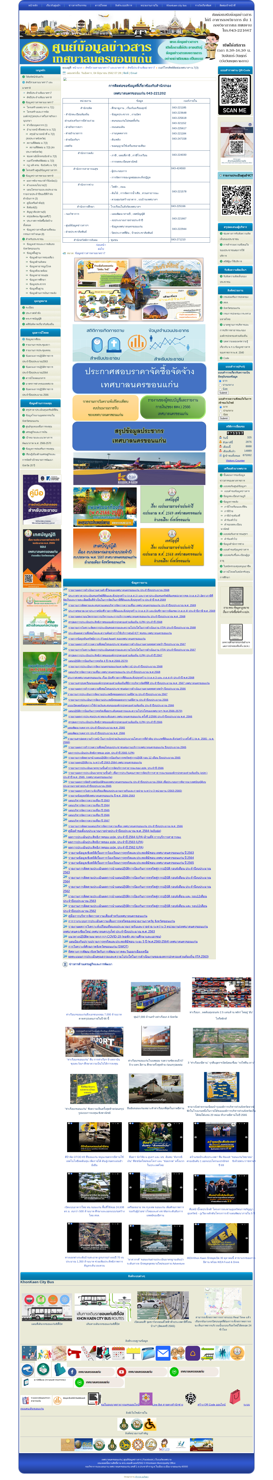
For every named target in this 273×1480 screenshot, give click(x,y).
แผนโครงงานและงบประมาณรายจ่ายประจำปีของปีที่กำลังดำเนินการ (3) (40, 194)
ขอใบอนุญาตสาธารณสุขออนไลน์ (120, 1404)
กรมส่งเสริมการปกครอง (235, 297)
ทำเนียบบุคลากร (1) (37, 125)
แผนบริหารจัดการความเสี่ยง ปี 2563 (89, 800)
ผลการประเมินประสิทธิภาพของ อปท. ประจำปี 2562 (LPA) (105, 847)
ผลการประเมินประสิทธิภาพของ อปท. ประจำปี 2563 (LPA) (105, 842)
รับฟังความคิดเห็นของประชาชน (233, 279)
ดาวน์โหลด (101, 5)
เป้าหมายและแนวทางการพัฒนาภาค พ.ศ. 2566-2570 (37, 440)
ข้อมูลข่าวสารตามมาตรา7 (90, 253)
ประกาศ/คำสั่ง (33, 313)
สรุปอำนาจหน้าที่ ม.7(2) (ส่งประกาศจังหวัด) (40, 136)
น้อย (225, 388)
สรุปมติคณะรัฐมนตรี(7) (39, 216)
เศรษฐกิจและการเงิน (36, 432)
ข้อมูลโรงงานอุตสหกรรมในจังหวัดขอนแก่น (38, 418)
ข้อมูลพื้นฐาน (36, 288)
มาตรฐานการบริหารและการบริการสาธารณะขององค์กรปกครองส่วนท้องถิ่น (234, 330)
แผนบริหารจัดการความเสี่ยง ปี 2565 (89, 810)
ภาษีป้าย (228, 511)
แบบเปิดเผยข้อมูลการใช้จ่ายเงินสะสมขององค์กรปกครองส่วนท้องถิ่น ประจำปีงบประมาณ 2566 (121, 705)
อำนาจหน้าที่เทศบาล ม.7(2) (41, 129)
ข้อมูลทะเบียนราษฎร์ (234, 496)
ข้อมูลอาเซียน (33, 339)
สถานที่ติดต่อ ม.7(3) (37, 143)
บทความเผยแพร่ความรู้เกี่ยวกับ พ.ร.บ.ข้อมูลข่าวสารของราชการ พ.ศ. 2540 (235, 347)
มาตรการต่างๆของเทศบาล (39, 383)
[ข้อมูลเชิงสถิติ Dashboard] (139, 360)
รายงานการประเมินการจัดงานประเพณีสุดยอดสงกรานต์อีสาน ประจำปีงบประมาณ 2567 (118, 694)
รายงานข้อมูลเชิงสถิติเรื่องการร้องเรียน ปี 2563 (131, 852)
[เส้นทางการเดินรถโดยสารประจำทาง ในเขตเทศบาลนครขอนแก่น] (207, 1359)
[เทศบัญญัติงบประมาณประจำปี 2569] (172, 525)
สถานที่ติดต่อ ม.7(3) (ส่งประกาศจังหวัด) (40, 149)
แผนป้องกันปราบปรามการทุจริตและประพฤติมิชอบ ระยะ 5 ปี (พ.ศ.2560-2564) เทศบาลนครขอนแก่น (133, 941)
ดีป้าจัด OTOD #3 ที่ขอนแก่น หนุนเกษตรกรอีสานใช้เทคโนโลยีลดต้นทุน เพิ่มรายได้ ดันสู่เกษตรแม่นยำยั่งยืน (94, 1161)
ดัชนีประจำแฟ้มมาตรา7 (39, 93)
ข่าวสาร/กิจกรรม (78, 5)
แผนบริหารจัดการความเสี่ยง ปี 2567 (89, 820)
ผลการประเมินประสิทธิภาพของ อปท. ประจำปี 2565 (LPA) (101, 752)
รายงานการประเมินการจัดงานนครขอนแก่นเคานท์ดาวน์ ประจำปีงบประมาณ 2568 (115, 666)
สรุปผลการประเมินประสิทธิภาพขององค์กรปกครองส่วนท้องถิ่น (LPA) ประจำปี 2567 (115, 655)
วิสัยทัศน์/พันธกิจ (34, 76)
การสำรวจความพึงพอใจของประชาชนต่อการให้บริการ (234, 250)
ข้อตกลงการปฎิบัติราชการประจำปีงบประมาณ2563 (37, 359)
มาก (224, 380)
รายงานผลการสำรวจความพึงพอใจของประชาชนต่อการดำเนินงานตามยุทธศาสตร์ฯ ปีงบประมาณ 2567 (127, 644)
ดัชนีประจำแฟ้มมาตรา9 (39, 97)
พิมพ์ (126, 73)
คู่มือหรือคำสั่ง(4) (35, 203)
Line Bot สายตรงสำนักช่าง (167, 1404)
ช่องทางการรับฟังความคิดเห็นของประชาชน (235, 236)
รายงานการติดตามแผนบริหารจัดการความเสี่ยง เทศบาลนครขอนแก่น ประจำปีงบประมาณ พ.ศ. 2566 (125, 826)
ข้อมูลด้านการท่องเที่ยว (42, 257)
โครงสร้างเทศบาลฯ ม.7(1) (40, 107)
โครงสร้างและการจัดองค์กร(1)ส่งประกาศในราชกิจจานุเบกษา (40, 116)
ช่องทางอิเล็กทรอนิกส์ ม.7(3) (42, 156)
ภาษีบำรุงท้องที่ (232, 515)
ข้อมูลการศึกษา (38, 279)
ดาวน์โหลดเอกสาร (35, 378)
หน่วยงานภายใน (149, 5)
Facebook (148, 1459)
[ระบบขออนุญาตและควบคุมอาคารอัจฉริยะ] (43, 1376)
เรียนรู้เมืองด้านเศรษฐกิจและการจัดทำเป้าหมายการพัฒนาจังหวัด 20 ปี (39, 460)
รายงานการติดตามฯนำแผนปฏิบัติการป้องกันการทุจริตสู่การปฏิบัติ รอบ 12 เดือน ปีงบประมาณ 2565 (124, 757)
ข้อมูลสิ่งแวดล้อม (38, 270)
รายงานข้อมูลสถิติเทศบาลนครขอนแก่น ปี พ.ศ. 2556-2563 (101, 795)
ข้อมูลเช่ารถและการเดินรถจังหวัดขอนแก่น (39, 246)
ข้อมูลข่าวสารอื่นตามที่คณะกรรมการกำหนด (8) (39, 232)
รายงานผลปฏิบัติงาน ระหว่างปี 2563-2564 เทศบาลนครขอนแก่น (105, 762)
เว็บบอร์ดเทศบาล (163, 1459)
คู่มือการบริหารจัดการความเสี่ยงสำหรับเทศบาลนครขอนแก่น (107, 916)
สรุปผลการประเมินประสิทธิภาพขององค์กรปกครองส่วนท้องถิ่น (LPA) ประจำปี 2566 (115, 722)
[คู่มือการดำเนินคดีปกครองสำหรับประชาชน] (42, 525)
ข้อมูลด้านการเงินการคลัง (43, 293)
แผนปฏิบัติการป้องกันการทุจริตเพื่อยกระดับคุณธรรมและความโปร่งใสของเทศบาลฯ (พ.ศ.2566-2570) (125, 710)
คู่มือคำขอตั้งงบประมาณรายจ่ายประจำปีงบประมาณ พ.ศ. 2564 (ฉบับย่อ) (114, 830)
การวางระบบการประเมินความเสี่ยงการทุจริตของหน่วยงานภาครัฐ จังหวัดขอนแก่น (121, 921)
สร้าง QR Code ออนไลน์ (212, 1404)
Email (134, 73)
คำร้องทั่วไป (230, 520)
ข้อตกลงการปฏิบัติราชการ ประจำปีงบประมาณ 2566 (37, 392)
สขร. (226, 302)
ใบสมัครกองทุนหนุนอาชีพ (237, 566)
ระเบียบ (30, 307)
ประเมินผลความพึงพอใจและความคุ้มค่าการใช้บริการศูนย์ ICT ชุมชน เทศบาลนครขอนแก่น (120, 633)
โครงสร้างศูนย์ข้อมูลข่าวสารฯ (41, 170)
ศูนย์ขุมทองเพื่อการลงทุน (39, 426)
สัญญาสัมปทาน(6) (36, 212)
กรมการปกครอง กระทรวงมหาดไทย (235, 316)
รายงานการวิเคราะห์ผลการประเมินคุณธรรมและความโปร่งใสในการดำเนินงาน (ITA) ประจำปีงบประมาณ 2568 (132, 627)
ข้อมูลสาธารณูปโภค (40, 266)
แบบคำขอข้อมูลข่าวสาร (237, 491)
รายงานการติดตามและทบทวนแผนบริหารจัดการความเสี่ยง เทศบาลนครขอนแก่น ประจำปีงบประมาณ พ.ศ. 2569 (132, 605)
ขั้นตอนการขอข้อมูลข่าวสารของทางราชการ (232, 478)
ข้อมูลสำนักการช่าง (233, 544)
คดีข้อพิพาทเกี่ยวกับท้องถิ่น (40, 324)
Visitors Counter (235, 460)
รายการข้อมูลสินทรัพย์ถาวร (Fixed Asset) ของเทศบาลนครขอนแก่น (107, 638)
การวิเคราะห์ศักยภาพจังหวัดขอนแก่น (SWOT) (98, 946)
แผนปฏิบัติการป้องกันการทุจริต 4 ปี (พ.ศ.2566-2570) (98, 660)
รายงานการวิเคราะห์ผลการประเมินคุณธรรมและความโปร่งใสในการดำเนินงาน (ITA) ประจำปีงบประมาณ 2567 (132, 649)
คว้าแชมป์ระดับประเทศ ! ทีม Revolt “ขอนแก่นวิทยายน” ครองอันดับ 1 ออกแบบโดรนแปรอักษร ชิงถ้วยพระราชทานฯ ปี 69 (221, 1161)
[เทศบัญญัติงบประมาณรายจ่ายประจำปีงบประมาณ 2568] (172, 567)
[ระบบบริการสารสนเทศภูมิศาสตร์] (59, 1376)
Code (226, 358)
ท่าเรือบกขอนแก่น (76, 1014)
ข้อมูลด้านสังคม (38, 262)
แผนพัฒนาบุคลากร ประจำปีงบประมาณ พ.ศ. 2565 (96, 727)
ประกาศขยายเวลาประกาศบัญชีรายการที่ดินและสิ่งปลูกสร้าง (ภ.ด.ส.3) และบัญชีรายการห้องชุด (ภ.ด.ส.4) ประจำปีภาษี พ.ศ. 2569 (141, 610)
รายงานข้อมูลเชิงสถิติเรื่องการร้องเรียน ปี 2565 (131, 862)
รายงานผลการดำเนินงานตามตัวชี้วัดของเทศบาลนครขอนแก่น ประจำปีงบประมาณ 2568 (118, 590)
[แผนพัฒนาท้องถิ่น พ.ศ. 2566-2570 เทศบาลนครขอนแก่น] (42, 706)
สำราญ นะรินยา (142, 1477)
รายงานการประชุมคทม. (38, 350)
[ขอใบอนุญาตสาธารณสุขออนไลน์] (94, 1404)
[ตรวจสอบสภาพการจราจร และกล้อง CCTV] (27, 1376)
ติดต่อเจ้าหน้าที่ (227, 5)
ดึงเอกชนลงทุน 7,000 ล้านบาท (104, 1014)
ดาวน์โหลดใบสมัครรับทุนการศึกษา (235, 574)
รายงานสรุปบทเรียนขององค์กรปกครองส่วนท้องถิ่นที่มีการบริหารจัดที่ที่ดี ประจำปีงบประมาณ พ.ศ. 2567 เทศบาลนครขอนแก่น (139, 683)
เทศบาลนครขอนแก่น (112, 1459)
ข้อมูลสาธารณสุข (39, 275)
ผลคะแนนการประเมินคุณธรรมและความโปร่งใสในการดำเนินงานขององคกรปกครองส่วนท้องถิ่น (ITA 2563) (138, 956)
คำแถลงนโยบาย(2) (37, 185)
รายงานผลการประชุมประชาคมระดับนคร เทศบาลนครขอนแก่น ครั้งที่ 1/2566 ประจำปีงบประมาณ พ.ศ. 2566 (130, 716)
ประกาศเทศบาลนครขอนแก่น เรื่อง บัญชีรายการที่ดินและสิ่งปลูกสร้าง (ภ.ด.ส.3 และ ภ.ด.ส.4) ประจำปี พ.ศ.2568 (131, 677)
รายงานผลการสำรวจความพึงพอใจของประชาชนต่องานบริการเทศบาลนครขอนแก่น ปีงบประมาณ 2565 (127, 747)
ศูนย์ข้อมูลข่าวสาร (132, 1459)
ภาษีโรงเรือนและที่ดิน (235, 506)
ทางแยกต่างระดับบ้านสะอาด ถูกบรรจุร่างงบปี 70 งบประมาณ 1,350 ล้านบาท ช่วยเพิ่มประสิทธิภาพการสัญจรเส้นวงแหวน (94, 1261)
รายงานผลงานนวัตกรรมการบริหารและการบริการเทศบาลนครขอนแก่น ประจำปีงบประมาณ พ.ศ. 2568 (126, 616)
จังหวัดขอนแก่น (231, 308)
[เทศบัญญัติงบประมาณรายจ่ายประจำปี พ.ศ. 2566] (42, 588)
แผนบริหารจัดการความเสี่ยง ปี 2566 (89, 815)
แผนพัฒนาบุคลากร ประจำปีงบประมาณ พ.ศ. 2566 (96, 733)
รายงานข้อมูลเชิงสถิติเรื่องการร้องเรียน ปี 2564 (131, 857)
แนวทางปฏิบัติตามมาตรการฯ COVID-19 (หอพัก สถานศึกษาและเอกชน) (114, 936)
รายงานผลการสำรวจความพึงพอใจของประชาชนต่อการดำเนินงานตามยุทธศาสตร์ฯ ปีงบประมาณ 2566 (127, 688)
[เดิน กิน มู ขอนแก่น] (139, 322)
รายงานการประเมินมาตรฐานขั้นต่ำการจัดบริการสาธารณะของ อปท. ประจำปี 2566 (116, 768)
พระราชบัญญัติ (33, 318)
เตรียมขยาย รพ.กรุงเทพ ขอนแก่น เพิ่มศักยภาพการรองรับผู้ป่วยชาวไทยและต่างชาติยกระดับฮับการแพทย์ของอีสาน (155, 1211)
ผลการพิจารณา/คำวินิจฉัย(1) (42, 180)
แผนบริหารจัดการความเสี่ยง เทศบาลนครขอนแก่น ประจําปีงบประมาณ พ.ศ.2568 (114, 672)
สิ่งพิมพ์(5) (32, 207)
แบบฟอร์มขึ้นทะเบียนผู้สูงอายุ (235, 558)
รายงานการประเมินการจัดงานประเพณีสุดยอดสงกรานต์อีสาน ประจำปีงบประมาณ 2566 (118, 699)
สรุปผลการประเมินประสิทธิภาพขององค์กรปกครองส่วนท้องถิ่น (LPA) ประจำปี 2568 (115, 621)
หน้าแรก (77, 67)
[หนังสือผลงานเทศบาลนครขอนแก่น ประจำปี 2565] (42, 645)
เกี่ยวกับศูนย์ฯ (53, 5)
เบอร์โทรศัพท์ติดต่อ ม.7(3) (40, 160)
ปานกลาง (228, 384)
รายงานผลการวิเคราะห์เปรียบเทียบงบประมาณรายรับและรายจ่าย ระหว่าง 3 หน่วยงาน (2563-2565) (125, 790)
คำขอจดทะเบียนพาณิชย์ (231, 526)
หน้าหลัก (33, 5)
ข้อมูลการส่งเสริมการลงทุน (40, 448)
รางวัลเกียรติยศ (203, 5)
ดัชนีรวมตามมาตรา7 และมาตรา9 (37, 85)
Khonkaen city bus (177, 5)
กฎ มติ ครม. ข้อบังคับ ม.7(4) (42, 165)
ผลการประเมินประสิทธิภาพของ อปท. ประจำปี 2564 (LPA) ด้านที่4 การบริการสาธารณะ (124, 837)
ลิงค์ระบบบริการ (123, 5)
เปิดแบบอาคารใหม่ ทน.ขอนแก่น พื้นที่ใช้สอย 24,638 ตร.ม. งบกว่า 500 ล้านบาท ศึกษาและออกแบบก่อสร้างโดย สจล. (94, 1211)
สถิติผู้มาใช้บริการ (232, 261)
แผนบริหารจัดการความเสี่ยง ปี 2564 (89, 805)
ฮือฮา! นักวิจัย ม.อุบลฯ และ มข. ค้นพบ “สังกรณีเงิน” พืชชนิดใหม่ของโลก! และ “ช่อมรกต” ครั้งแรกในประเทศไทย (155, 1161)
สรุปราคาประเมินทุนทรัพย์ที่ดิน (42, 409)
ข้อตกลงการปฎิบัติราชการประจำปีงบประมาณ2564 (37, 370)
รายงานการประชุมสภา (38, 344)
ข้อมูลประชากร (38, 284)
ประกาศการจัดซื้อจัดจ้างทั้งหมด (37, 223)
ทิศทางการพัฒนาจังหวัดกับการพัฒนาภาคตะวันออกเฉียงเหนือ (108, 951)
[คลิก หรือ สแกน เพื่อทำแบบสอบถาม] (234, 113)
